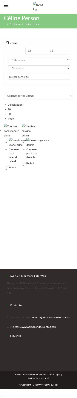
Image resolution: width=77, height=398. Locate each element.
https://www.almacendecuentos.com (34, 326)
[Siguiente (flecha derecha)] (4, 396)
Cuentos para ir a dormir (31, 153)
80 (9, 113)
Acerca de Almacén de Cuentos (30, 374)
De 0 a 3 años (12, 166)
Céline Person (32, 23)
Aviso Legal (54, 374)
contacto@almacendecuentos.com (50, 317)
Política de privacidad (38, 378)
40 (9, 109)
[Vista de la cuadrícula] (5, 89)
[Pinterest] (8, 357)
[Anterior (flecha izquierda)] (1, 396)
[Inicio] (5, 23)
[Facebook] (8, 347)
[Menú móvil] (6, 6)
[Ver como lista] (7, 89)
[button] (7, 42)
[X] (8, 343)
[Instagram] (8, 352)
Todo (11, 118)
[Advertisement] (38, 212)
